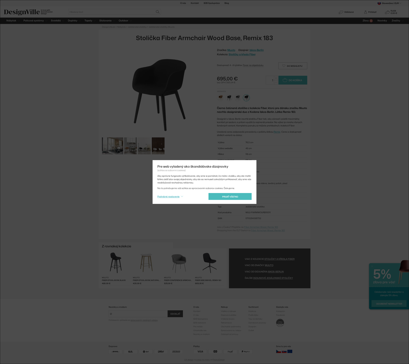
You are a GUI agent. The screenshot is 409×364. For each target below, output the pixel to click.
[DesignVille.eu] (289, 351)
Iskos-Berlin (257, 50)
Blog (226, 3)
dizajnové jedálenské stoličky (273, 277)
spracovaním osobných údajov (144, 320)
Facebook (280, 315)
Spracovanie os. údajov (231, 330)
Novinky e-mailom (118, 307)
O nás (183, 3)
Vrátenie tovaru (227, 319)
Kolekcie (252, 311)
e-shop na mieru (202, 359)
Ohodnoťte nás (199, 330)
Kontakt (195, 3)
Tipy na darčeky (255, 319)
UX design (188, 359)
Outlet (251, 330)
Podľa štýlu (253, 315)
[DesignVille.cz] (278, 351)
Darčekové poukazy (257, 322)
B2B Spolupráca (212, 3)
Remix (277, 131)
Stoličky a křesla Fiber (242, 54)
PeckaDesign (219, 359)
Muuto (269, 265)
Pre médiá (197, 326)
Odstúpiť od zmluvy (229, 334)
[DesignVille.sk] (284, 351)
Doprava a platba (228, 315)
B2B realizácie (199, 322)
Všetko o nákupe (228, 311)
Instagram (280, 311)
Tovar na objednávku (253, 65)
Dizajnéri (252, 326)
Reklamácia (226, 322)
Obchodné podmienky (231, 326)
